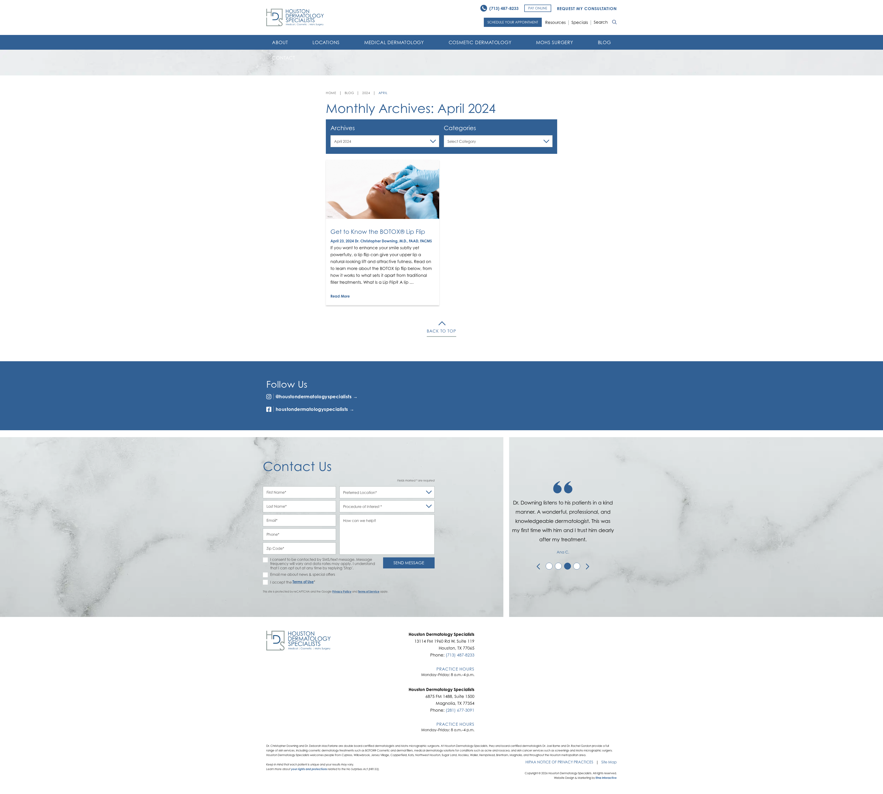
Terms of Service (368, 591)
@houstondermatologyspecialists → (317, 396)
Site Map (609, 762)
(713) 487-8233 (460, 655)
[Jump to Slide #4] (576, 566)
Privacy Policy (341, 591)
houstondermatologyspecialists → (315, 409)
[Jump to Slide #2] (558, 566)
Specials (579, 22)
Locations (326, 42)
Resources (555, 22)
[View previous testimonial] (538, 566)
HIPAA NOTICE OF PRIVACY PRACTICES (559, 762)
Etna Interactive (606, 778)
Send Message (408, 562)
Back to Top (441, 331)
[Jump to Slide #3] (567, 566)
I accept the (277, 582)
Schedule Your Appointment (512, 22)
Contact (283, 58)
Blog (604, 42)
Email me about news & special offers (302, 574)
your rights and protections (309, 769)
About (280, 42)
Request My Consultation (587, 8)
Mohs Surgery (554, 42)
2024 (366, 93)
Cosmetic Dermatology (480, 42)
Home (331, 93)
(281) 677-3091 (460, 710)
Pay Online (537, 8)
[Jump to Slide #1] (549, 566)
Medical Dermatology (394, 42)
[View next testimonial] (587, 566)
